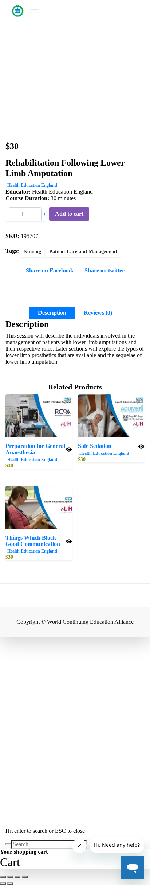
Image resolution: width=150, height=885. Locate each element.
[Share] (17, 877)
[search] (8, 844)
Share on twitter (104, 270)
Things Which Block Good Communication (32, 540)
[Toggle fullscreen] (10, 877)
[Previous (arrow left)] (3, 883)
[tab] (52, 313)
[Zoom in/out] (3, 877)
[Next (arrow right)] (10, 883)
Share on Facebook (50, 270)
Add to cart (69, 214)
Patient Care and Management (83, 251)
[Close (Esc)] (25, 877)
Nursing (32, 251)
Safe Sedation (94, 446)
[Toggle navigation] (34, 11)
